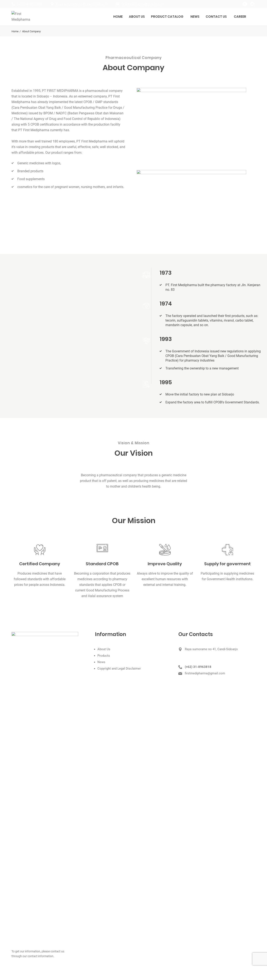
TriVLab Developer (133, 963)
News (194, 16)
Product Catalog (167, 16)
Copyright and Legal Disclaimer (119, 668)
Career (240, 16)
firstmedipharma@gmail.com (141, 4)
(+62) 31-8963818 (29, 4)
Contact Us (216, 16)
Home (118, 16)
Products (103, 655)
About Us (137, 16)
